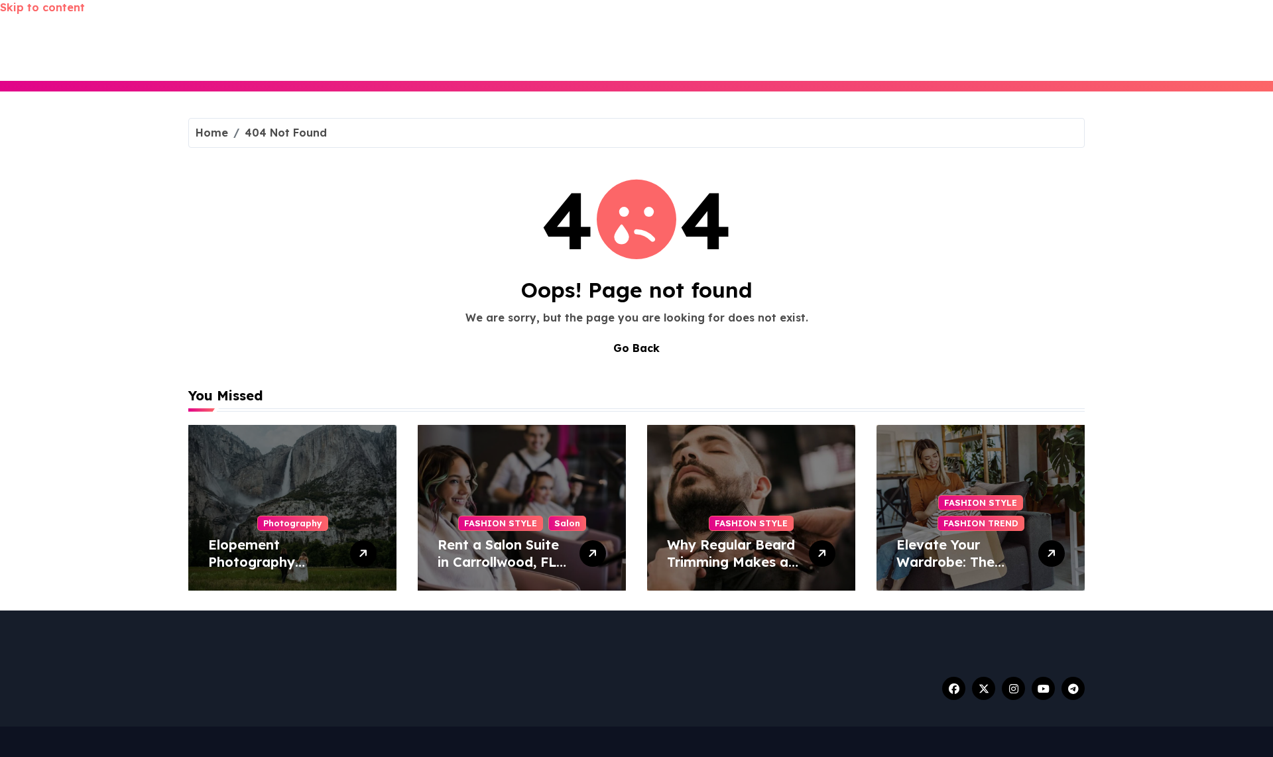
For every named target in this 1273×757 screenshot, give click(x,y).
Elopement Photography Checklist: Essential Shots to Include (271, 570)
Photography (292, 523)
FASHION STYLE (500, 523)
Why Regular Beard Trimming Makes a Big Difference (731, 561)
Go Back (636, 348)
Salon (567, 523)
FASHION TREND (980, 523)
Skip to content (42, 7)
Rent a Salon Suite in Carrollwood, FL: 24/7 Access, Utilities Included (499, 570)
